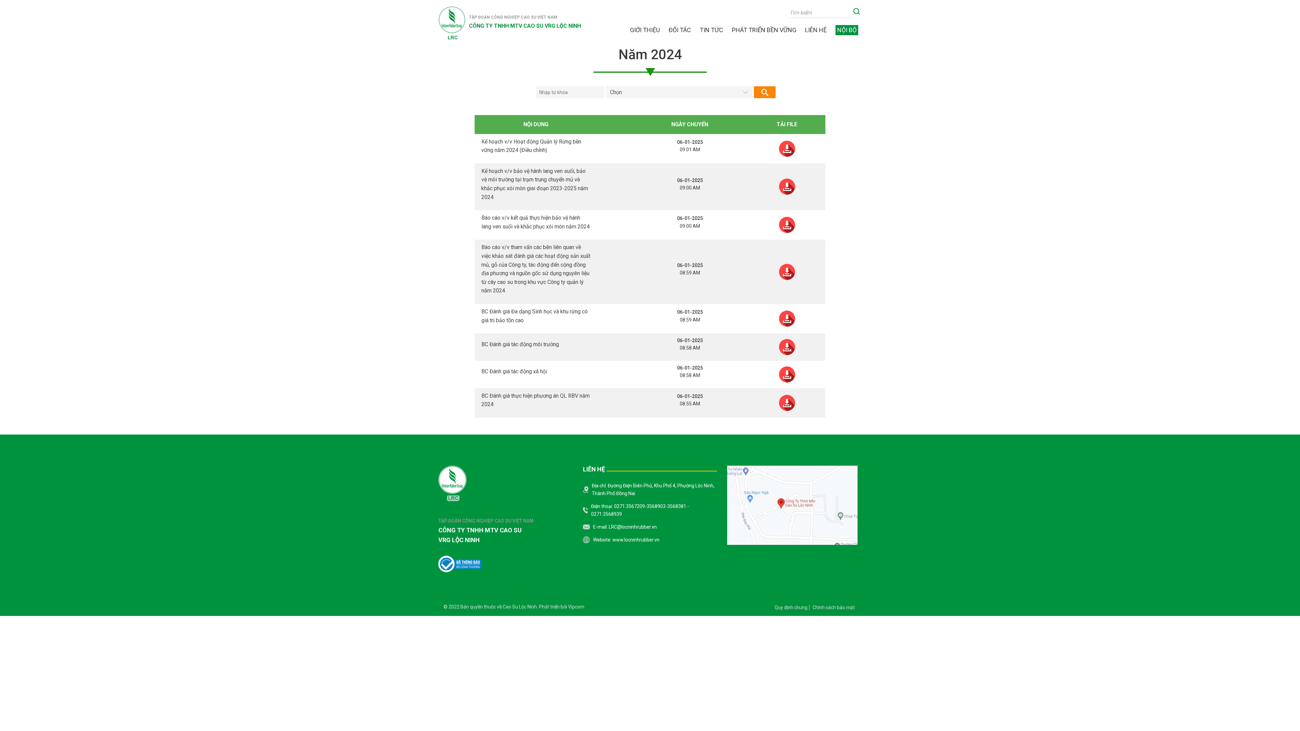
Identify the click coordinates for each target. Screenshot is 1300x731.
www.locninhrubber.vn (635, 539)
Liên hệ (816, 30)
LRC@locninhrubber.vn (633, 527)
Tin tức (711, 30)
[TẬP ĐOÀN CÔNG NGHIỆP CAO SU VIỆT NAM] (451, 23)
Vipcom (576, 607)
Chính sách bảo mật (833, 607)
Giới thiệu (645, 30)
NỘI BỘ (847, 30)
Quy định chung (791, 607)
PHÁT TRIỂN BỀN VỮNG (764, 30)
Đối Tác (680, 30)
